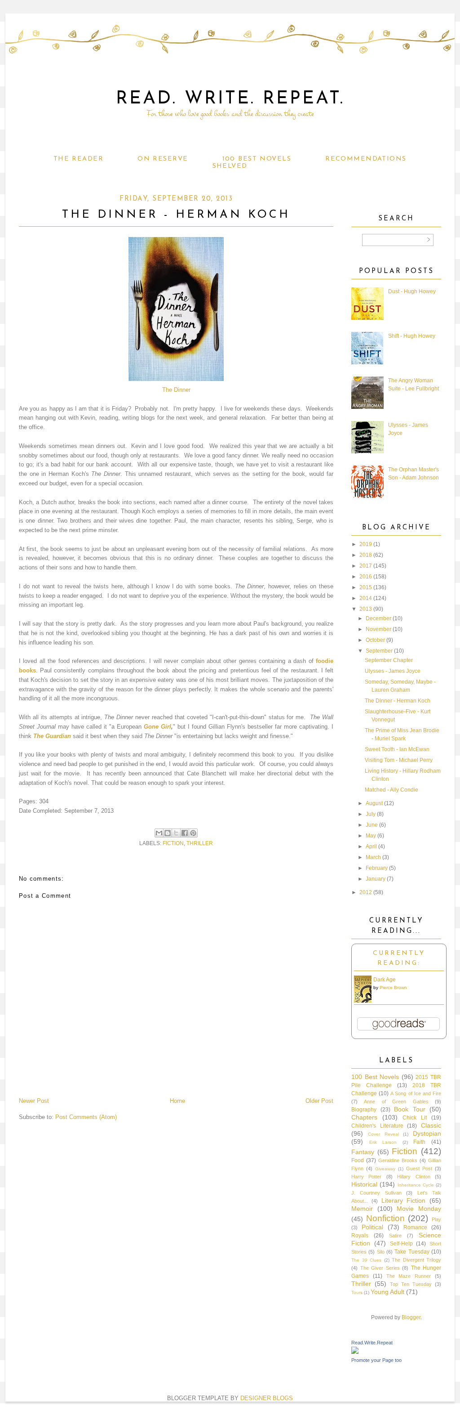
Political (372, 1227)
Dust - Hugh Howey (412, 291)
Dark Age (384, 979)
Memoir (362, 1208)
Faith (419, 1142)
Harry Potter (366, 1176)
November (378, 629)
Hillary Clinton (413, 1176)
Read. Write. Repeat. (230, 99)
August (374, 803)
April (371, 846)
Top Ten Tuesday (411, 1284)
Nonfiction (385, 1218)
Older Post (319, 1100)
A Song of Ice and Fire (415, 1093)
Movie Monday (419, 1208)
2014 (365, 598)
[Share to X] (176, 832)
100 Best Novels (256, 159)
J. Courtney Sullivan (376, 1193)
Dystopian (427, 1133)
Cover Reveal (383, 1134)
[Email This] (159, 832)
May (371, 836)
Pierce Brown (393, 987)
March (373, 857)
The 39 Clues (366, 1260)
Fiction (173, 843)
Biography (363, 1109)
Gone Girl (157, 726)
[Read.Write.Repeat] (354, 1352)
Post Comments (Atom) (86, 1117)
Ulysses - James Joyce (392, 671)
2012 (365, 892)
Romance (415, 1227)
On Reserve (162, 159)
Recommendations (365, 159)
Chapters (364, 1117)
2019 (365, 544)
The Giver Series (380, 1268)
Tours (357, 1292)
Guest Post (419, 1168)
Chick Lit (414, 1118)
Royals (359, 1235)
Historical (364, 1184)
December (378, 618)
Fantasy (362, 1151)
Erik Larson (383, 1142)
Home (177, 1100)
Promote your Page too (376, 1360)
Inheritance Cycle (416, 1184)
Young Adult (387, 1291)
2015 (365, 587)
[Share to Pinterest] (193, 832)
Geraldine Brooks (397, 1160)
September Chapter (389, 660)
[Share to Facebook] (184, 832)
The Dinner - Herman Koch (397, 701)
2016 (365, 576)
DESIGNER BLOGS (266, 1398)
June (372, 825)
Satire (395, 1235)
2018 (365, 555)
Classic (431, 1125)
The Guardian (52, 736)
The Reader (78, 159)
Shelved (230, 166)
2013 (365, 609)
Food (357, 1160)
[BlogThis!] (167, 832)
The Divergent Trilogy (416, 1260)
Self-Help (401, 1243)
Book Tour (409, 1109)
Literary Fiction (403, 1200)
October (375, 640)
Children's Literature (377, 1126)
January (375, 879)
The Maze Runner (408, 1276)
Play (436, 1219)
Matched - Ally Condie (391, 790)
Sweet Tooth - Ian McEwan (397, 749)
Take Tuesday (411, 1252)
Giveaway (385, 1168)
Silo (381, 1251)
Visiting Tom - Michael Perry (399, 760)
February (377, 868)
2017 (365, 566)
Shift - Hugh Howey (411, 336)
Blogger (411, 1317)
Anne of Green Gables (396, 1101)
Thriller (199, 843)
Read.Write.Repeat (372, 1342)
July (371, 814)
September (379, 651)
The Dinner (176, 389)
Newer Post (34, 1100)
